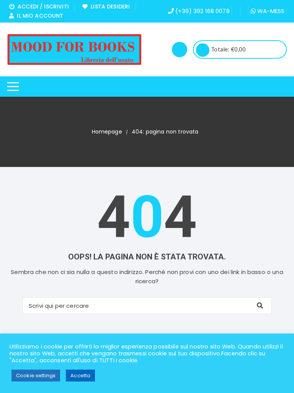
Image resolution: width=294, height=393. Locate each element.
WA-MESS (270, 11)
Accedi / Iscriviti (42, 6)
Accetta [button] (80, 375)
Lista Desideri (109, 6)
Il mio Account (38, 16)
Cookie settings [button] (36, 375)
